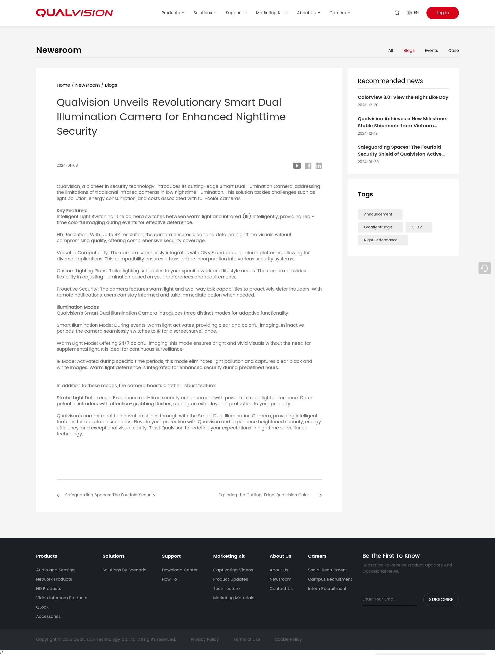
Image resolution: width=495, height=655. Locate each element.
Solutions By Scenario (124, 570)
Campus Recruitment (330, 579)
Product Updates (230, 579)
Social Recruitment (327, 570)
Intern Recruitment (327, 588)
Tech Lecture (226, 588)
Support (234, 13)
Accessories (48, 616)
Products (171, 13)
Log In (443, 13)
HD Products (48, 588)
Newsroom (87, 85)
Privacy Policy (205, 639)
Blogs (409, 51)
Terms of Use (247, 639)
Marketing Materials (233, 598)
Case (453, 51)
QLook (42, 607)
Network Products (54, 579)
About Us (306, 13)
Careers (337, 13)
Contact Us (281, 588)
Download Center (180, 570)
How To (169, 579)
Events (431, 51)
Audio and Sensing (55, 570)
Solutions (203, 13)
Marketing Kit (269, 13)
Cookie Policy (288, 639)
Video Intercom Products (61, 598)
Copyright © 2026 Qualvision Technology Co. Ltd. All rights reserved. (106, 639)
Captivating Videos (233, 570)
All (390, 51)
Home (63, 85)
